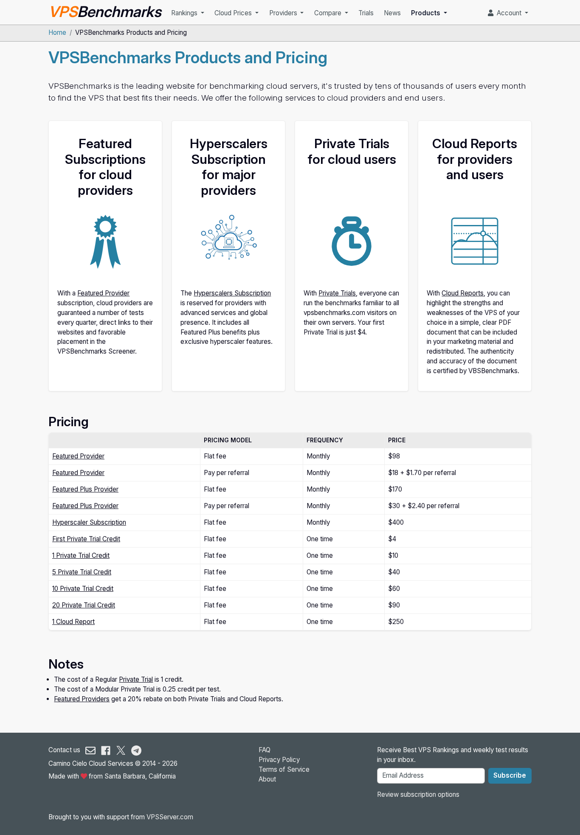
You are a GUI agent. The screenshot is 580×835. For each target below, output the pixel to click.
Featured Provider (103, 293)
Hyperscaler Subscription (89, 522)
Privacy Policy (279, 760)
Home (57, 32)
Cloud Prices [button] (233, 13)
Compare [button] (328, 13)
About (267, 779)
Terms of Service (284, 769)
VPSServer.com (169, 817)
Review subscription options (418, 794)
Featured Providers (82, 699)
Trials (366, 13)
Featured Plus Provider (85, 489)
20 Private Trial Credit (83, 605)
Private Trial (136, 679)
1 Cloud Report (73, 622)
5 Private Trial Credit (81, 572)
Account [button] (508, 13)
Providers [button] (284, 13)
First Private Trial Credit (86, 539)
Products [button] (426, 13)
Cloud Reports (463, 293)
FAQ (264, 750)
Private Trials (337, 293)
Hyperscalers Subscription (232, 293)
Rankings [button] (185, 13)
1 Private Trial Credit (81, 555)
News (392, 13)
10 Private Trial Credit (82, 589)
